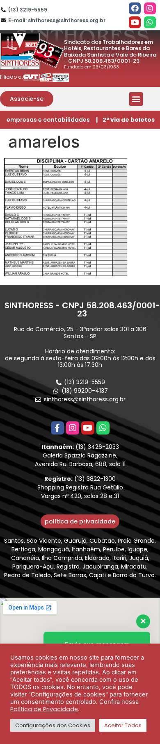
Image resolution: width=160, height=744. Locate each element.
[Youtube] (135, 22)
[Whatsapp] (150, 22)
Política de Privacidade (44, 709)
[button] (26, 99)
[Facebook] (135, 8)
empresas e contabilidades (48, 120)
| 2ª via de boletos (125, 120)
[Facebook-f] (57, 428)
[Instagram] (150, 8)
